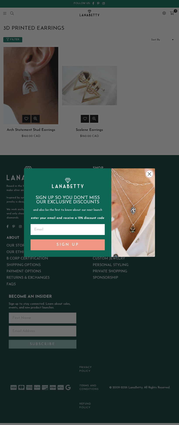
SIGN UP (68, 245)
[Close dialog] (149, 174)
